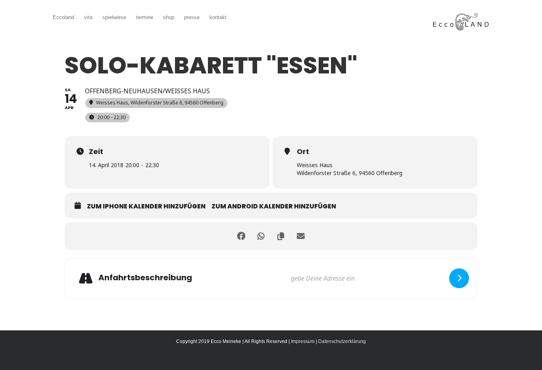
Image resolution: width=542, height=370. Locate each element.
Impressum (303, 341)
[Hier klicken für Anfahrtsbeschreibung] (459, 278)
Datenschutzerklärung (342, 341)
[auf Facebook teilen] (241, 236)
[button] (238, 16)
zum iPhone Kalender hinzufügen (146, 206)
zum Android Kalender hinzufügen (273, 206)
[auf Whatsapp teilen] (261, 236)
